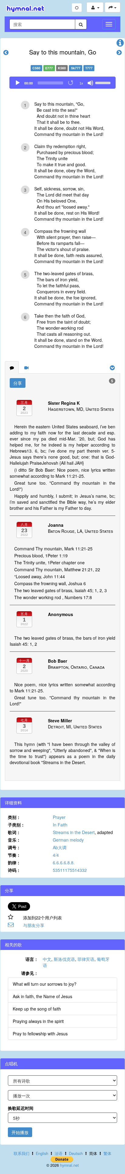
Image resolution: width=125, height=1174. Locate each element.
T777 (89, 68)
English (42, 1153)
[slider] (103, 82)
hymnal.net (69, 1165)
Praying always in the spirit (38, 1021)
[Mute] (90, 83)
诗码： (14, 870)
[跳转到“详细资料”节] (120, 44)
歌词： (14, 832)
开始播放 (20, 1132)
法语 (58, 1153)
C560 (36, 68)
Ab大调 (59, 847)
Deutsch (76, 1153)
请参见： (29, 973)
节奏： (14, 855)
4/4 (56, 855)
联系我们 (21, 1153)
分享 (17, 383)
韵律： (14, 862)
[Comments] (12, 367)
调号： (14, 847)
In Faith (60, 825)
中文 (47, 959)
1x (81, 83)
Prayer (59, 817)
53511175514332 (70, 870)
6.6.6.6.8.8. (64, 862)
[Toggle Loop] (71, 83)
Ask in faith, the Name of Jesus (42, 996)
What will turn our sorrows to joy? (44, 984)
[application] (62, 83)
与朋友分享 (33, 925)
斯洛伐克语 (64, 959)
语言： (31, 959)
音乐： (14, 840)
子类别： (16, 825)
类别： (14, 817)
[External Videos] (26, 367)
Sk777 (75, 68)
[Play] (18, 83)
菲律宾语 (85, 959)
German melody (68, 840)
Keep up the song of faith (37, 1009)
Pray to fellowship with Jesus (40, 1034)
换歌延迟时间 (20, 1108)
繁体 (107, 1153)
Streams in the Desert (74, 832)
